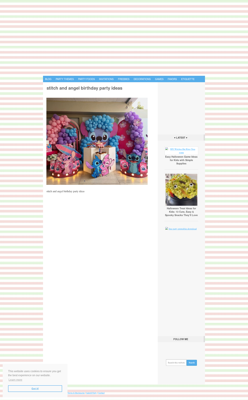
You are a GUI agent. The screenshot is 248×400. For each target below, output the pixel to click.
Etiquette (188, 79)
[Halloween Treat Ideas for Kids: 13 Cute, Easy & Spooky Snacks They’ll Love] (181, 205)
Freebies (123, 79)
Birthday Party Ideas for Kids (124, 38)
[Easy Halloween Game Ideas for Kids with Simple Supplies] (181, 152)
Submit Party (91, 392)
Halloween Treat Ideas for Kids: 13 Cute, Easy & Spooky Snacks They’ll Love (181, 212)
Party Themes (65, 79)
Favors (172, 79)
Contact (101, 392)
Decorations (142, 79)
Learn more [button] (15, 379)
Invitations (106, 79)
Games (159, 79)
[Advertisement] (181, 107)
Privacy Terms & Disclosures (73, 392)
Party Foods (86, 79)
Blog (48, 79)
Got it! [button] (35, 388)
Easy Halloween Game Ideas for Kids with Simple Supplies (181, 160)
